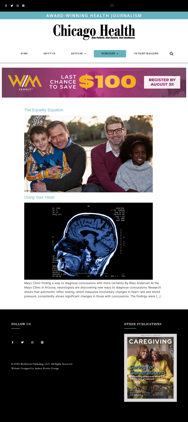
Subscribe (108, 54)
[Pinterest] (42, 342)
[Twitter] (11, 5)
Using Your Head (39, 197)
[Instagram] (17, 5)
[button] (112, 5)
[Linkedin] (23, 5)
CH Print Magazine (146, 54)
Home (24, 54)
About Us (49, 54)
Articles (77, 54)
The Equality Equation (43, 110)
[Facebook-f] (6, 5)
